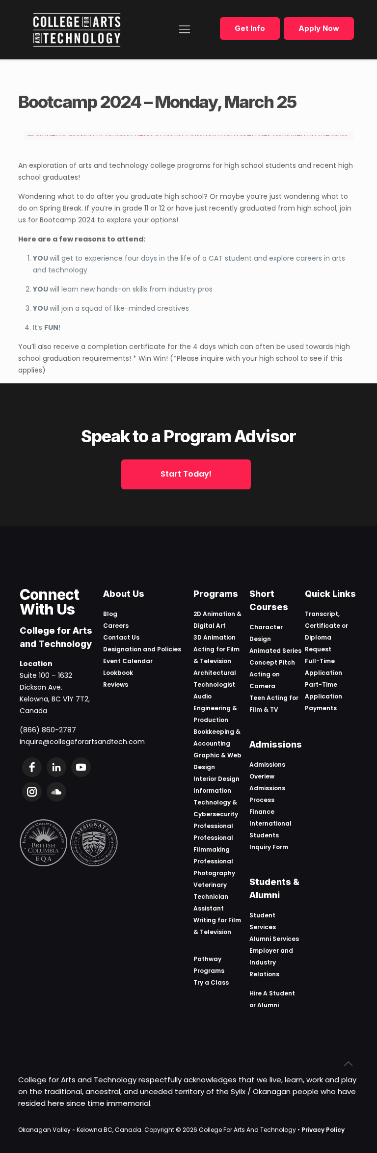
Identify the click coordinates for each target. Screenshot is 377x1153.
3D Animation (214, 637)
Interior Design (216, 779)
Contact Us (121, 637)
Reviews (115, 684)
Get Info (250, 28)
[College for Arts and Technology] (77, 29)
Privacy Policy (323, 1130)
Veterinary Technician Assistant (210, 896)
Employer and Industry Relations (271, 962)
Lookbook (118, 673)
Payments (321, 708)
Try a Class (211, 982)
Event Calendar (128, 661)
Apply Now (318, 28)
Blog (110, 614)
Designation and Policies (142, 649)
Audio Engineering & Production (215, 708)
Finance (261, 811)
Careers (116, 625)
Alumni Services (274, 939)
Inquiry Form (268, 847)
